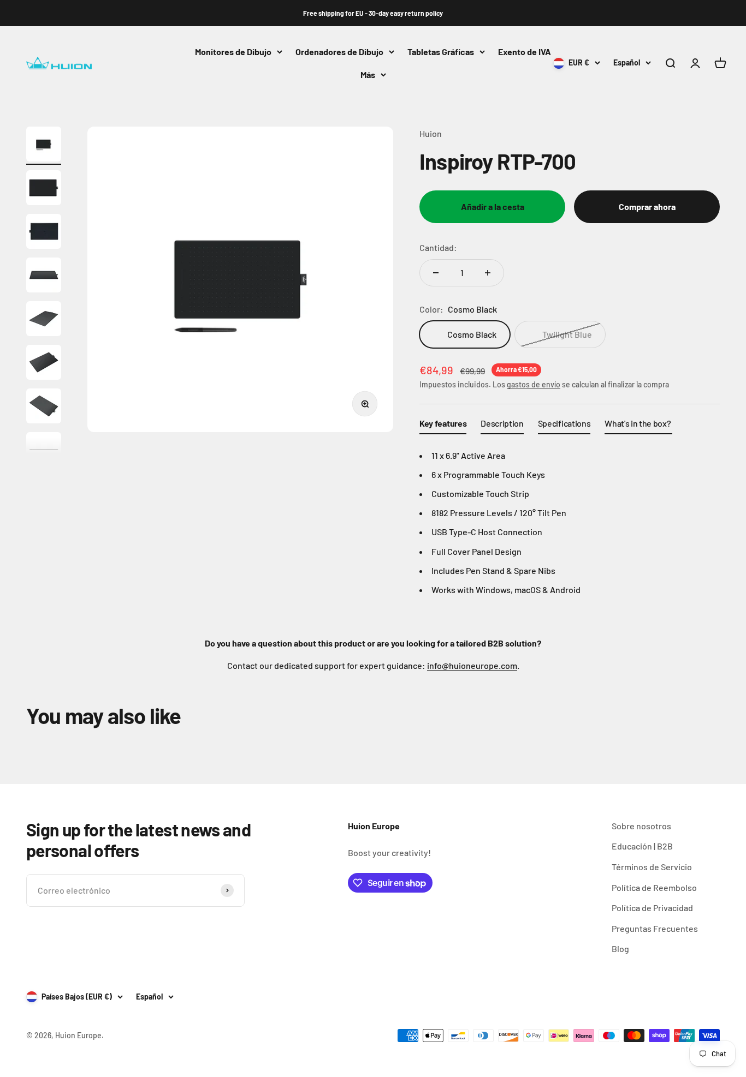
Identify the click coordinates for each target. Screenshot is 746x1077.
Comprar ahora (647, 206)
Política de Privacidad (652, 907)
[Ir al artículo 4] (43, 277)
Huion (430, 133)
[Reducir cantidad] (436, 273)
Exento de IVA (524, 51)
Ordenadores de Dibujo (339, 51)
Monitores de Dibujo (233, 51)
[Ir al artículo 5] (43, 320)
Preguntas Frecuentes (655, 928)
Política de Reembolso (654, 887)
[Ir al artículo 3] (43, 233)
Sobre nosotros (641, 826)
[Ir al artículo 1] (43, 146)
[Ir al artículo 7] (43, 407)
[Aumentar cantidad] (488, 273)
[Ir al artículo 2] (43, 189)
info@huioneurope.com (472, 665)
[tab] (442, 425)
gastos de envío (533, 384)
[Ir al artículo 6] (43, 364)
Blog (620, 948)
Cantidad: (438, 247)
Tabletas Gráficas (440, 51)
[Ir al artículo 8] (43, 451)
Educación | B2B (642, 846)
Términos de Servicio (652, 866)
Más (367, 74)
